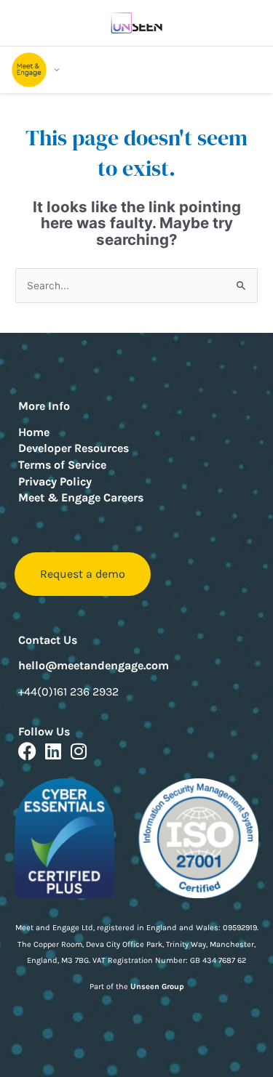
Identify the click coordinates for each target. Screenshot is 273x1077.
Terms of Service (62, 465)
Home (34, 432)
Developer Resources (73, 448)
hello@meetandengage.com (93, 665)
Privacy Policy (55, 481)
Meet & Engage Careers (80, 497)
